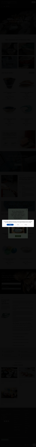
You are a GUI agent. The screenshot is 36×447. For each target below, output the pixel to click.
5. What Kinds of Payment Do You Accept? (21, 342)
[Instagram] (6, 421)
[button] (4, 6)
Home (26, 415)
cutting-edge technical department (21, 326)
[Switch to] (29, 432)
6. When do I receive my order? (19, 345)
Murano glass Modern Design (7, 399)
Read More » (3, 383)
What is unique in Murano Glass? (19, 298)
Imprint (15, 420)
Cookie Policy (16, 416)
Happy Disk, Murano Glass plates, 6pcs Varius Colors (9, 259)
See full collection (18, 208)
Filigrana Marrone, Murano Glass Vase (26, 234)
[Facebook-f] (4, 421)
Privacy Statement (16, 418)
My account (15, 422)
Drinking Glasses (27, 425)
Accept (10, 224)
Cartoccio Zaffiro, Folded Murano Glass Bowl (9, 119)
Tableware (26, 428)
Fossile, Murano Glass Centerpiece (26, 258)
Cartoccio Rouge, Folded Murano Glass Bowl (26, 93)
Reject (18, 224)
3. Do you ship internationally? (18, 336)
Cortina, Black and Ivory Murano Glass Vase (9, 93)
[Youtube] (8, 421)
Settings (26, 224)
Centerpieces (27, 423)
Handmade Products (17, 429)
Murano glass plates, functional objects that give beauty (26, 380)
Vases (26, 419)
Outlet (26, 430)
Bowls (26, 421)
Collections (27, 417)
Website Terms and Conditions (17, 427)
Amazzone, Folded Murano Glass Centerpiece (26, 119)
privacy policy (9, 285)
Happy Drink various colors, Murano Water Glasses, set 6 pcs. (9, 234)
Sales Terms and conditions (18, 424)
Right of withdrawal (17, 414)
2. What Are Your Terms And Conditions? (20, 333)
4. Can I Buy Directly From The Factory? (20, 339)
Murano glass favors (5, 379)
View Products (9, 50)
